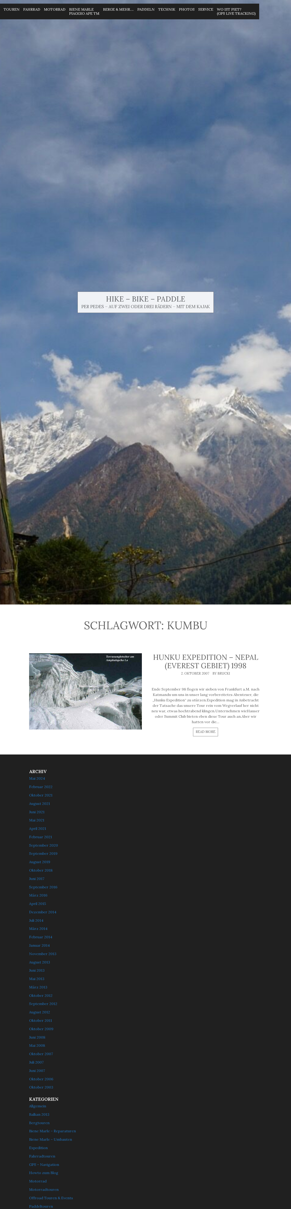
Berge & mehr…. (118, 9)
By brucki (221, 673)
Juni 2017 (36, 878)
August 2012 (39, 1012)
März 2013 (38, 987)
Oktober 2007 (41, 1054)
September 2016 (43, 887)
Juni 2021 (37, 812)
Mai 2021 (36, 820)
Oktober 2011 (40, 1020)
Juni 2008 (37, 1037)
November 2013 (42, 953)
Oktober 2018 (41, 870)
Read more (206, 732)
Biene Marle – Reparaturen (52, 1131)
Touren (12, 9)
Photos (187, 9)
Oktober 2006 (41, 1079)
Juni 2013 (37, 970)
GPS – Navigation (44, 1164)
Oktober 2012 (41, 995)
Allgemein (37, 1106)
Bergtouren (39, 1123)
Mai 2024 (37, 778)
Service (205, 9)
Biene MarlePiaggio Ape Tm (84, 11)
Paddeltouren (41, 1206)
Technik (166, 9)
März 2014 (38, 928)
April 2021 (37, 828)
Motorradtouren (44, 1189)
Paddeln (146, 9)
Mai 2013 (36, 978)
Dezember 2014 (42, 912)
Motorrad (54, 9)
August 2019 (39, 862)
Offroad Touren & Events (51, 1198)
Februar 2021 (40, 837)
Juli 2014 (36, 920)
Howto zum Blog (43, 1172)
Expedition (38, 1147)
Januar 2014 (39, 945)
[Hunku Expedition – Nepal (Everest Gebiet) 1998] (85, 691)
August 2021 (39, 803)
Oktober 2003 (41, 1087)
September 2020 (43, 845)
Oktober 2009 (41, 1029)
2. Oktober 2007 (195, 673)
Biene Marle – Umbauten (50, 1139)
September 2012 (43, 1003)
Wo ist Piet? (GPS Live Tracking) (236, 11)
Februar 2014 (40, 937)
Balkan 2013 (39, 1114)
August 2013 (39, 962)
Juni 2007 (37, 1070)
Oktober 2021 (41, 795)
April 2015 (37, 903)
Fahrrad (31, 9)
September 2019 (43, 853)
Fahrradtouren (42, 1156)
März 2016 (38, 895)
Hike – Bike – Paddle (145, 299)
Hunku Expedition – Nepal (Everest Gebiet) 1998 (205, 661)
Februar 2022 (41, 786)
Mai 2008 (37, 1045)
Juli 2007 (36, 1062)
